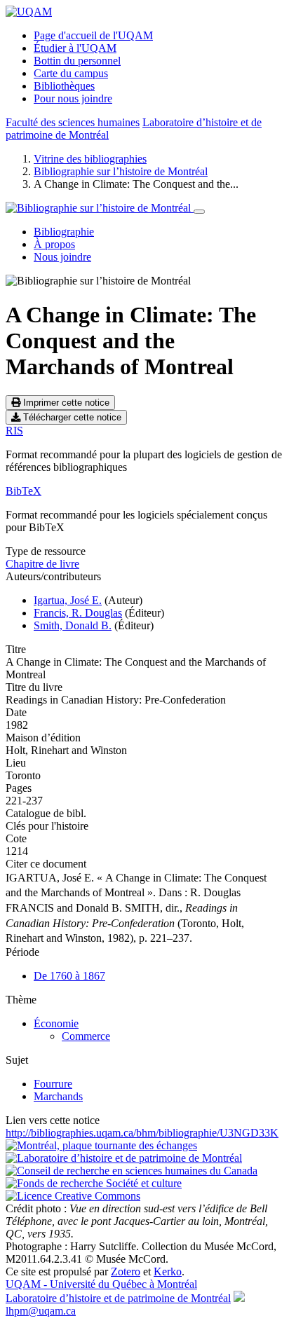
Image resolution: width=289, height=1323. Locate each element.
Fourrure (53, 1084)
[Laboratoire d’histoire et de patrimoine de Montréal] (124, 1158)
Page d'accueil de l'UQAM (93, 35)
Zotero (125, 1271)
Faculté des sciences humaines (73, 122)
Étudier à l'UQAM (75, 48)
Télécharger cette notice (70, 417)
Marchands (58, 1096)
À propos (54, 244)
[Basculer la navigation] (199, 212)
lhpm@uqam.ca (41, 1311)
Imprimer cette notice (64, 402)
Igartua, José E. (68, 600)
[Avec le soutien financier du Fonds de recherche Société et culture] (94, 1183)
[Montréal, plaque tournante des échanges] (101, 1145)
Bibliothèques (64, 86)
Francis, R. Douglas (78, 613)
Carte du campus (71, 73)
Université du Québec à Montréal (101, 1284)
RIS (14, 431)
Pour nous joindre (73, 98)
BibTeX (23, 491)
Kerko (168, 1271)
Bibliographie (64, 232)
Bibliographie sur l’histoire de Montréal (121, 171)
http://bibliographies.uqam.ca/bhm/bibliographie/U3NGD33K (142, 1133)
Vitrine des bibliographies (90, 159)
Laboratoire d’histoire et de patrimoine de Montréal (118, 1298)
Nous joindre (62, 257)
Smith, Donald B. (73, 625)
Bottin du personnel (77, 61)
